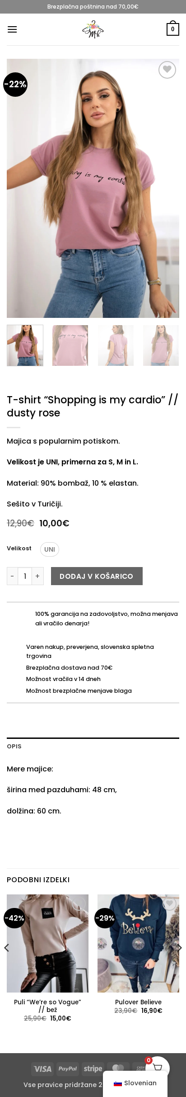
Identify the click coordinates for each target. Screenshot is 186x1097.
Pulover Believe (138, 1002)
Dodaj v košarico (96, 576)
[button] (12, 29)
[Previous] (22, 188)
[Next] (164, 188)
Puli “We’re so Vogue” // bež (47, 1006)
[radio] (50, 549)
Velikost (19, 548)
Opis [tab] (14, 746)
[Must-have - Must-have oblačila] (93, 29)
